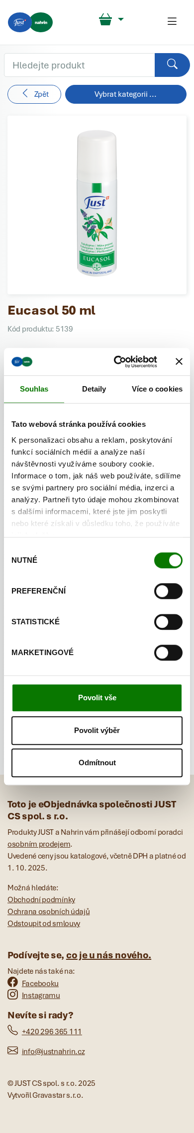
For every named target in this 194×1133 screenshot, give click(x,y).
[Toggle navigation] (172, 22)
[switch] (168, 591)
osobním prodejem (38, 844)
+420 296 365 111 (52, 1032)
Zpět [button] (41, 94)
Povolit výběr (97, 730)
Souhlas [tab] (34, 389)
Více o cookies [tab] (157, 389)
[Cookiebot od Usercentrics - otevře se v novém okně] (117, 361)
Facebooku (40, 984)
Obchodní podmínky (41, 900)
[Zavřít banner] (179, 361)
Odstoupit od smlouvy (43, 924)
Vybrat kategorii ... (126, 94)
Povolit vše (97, 697)
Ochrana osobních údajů (48, 912)
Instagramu (41, 995)
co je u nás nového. (108, 955)
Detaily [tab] (94, 389)
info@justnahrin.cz (53, 1052)
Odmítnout (97, 762)
